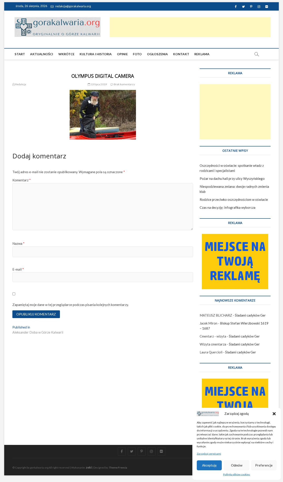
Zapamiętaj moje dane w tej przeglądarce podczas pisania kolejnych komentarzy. (70, 305)
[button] (274, 414)
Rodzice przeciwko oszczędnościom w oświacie (234, 199)
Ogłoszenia (157, 54)
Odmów (236, 465)
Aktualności (41, 54)
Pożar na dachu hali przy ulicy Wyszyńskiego (232, 178)
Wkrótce (66, 54)
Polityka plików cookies (236, 474)
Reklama (201, 54)
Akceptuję (209, 465)
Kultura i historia (96, 54)
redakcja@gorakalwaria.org (73, 6)
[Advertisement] (190, 27)
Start (20, 54)
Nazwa (18, 243)
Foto (137, 54)
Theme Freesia (118, 467)
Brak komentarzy (124, 84)
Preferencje (264, 465)
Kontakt (181, 54)
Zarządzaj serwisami (209, 453)
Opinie (122, 54)
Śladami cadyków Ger (250, 315)
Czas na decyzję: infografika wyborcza (227, 207)
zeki (89, 467)
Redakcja (20, 84)
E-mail (18, 269)
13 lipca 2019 (98, 84)
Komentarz (21, 180)
